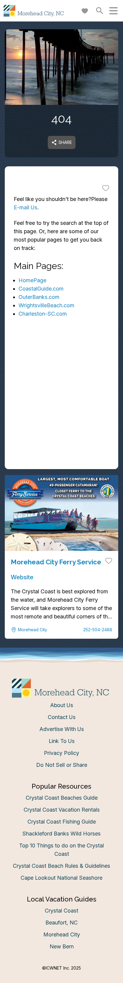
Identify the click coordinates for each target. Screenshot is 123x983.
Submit (61, 546)
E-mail (22, 513)
